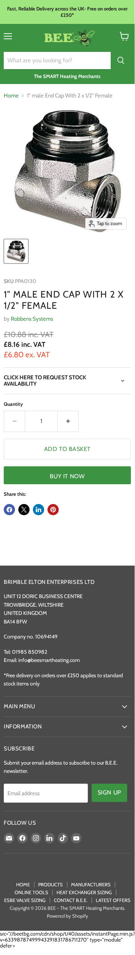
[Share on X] (24, 509)
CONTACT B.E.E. (71, 900)
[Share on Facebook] (9, 509)
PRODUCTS (50, 884)
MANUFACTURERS (91, 884)
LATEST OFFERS (113, 900)
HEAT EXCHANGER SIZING (84, 892)
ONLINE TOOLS (31, 892)
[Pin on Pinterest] (53, 509)
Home (11, 96)
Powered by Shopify (67, 916)
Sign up (109, 792)
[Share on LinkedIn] (38, 509)
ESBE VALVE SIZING (25, 900)
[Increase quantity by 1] (68, 421)
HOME (23, 884)
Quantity (13, 404)
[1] (16, 251)
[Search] (121, 60)
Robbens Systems (32, 318)
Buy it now (67, 476)
